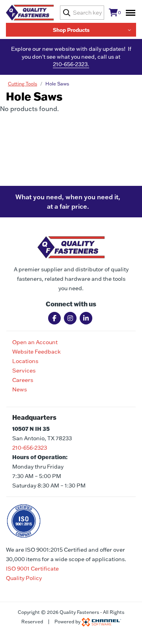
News (19, 389)
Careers (22, 380)
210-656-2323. (71, 64)
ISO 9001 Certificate (32, 568)
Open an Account (35, 342)
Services (24, 370)
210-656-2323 (29, 447)
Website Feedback (36, 351)
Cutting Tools (22, 84)
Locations (25, 361)
